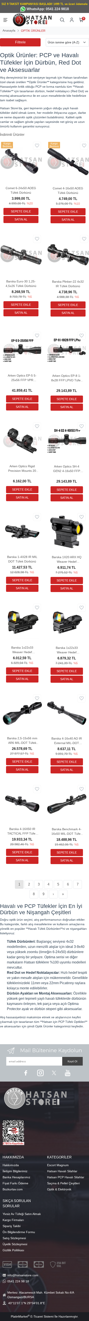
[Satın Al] (20, 219)
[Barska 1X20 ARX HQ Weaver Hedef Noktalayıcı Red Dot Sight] (66, 531)
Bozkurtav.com (13, 1189)
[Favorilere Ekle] (37, 145)
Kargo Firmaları (13, 1220)
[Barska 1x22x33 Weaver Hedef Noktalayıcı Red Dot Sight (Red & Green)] (66, 622)
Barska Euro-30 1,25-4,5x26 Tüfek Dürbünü (21, 284)
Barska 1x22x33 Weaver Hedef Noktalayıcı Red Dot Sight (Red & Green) (67, 650)
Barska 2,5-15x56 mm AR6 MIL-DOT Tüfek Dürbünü (22, 741)
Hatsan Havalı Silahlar (62, 1171)
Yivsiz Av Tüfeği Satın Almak (22, 1214)
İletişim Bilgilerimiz (15, 1171)
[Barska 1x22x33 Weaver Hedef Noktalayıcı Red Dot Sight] (22, 622)
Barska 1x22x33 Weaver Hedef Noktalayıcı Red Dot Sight (22, 650)
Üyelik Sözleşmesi (15, 1244)
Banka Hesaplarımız (16, 1177)
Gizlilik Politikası (13, 1250)
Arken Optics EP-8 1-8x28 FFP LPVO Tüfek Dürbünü (66, 378)
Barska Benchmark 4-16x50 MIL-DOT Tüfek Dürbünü (66, 831)
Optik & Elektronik (59, 1189)
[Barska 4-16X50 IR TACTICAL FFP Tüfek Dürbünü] (22, 803)
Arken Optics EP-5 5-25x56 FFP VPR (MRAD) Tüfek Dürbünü (22, 378)
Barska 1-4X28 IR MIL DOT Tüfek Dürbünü (22, 559)
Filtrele (20, 42)
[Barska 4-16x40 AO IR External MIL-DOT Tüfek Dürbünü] (66, 712)
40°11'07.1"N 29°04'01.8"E (26, 1303)
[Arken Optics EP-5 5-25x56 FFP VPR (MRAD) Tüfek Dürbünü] (22, 350)
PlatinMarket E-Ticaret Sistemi (32, 1316)
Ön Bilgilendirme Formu (19, 1232)
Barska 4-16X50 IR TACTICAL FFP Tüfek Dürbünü (22, 831)
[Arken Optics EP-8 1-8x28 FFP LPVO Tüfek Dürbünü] (66, 350)
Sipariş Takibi (12, 1226)
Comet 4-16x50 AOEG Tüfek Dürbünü (68, 191)
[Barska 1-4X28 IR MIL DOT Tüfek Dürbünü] (22, 531)
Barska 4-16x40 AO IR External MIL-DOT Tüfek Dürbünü (66, 741)
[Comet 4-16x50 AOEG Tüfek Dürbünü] (68, 161)
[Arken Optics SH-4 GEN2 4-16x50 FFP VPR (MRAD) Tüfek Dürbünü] (66, 440)
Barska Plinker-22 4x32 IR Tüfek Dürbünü (68, 284)
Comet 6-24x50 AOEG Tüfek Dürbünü (21, 190)
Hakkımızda (11, 1165)
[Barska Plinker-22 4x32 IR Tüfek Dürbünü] (68, 254)
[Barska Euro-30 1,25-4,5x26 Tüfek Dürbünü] (21, 254)
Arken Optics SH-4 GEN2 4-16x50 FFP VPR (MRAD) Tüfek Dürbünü (66, 469)
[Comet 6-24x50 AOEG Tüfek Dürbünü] (21, 161)
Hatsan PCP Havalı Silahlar (65, 1177)
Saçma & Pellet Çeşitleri (63, 1183)
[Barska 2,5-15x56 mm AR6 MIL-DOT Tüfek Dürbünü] (22, 712)
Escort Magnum (58, 1165)
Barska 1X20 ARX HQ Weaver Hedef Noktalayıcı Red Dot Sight (66, 559)
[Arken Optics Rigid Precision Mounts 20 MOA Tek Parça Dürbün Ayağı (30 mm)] (22, 440)
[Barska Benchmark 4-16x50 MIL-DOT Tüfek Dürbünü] (66, 803)
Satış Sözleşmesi (14, 1238)
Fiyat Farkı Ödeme (15, 1183)
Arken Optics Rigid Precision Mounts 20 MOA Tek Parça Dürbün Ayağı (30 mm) (22, 468)
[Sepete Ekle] (20, 211)
